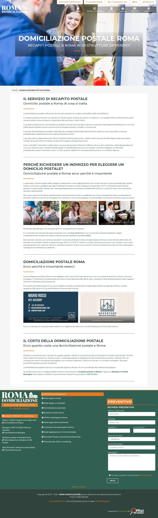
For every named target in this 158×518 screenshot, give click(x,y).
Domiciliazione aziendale (54, 408)
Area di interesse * (115, 436)
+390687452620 (20, 408)
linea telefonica (77, 233)
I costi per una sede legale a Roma (58, 427)
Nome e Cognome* (116, 411)
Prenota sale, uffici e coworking (57, 442)
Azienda (111, 419)
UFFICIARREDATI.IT (57, 501)
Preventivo (120, 402)
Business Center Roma (53, 413)
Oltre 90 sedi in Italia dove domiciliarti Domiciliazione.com (18, 448)
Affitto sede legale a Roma (55, 418)
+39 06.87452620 (101, 501)
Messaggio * (113, 452)
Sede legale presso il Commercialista (59, 432)
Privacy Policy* (145, 475)
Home (15, 90)
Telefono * (112, 427)
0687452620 (92, 374)
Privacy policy (79, 487)
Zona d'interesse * (115, 444)
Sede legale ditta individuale (55, 422)
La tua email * (139, 427)
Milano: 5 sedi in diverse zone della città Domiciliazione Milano (19, 421)
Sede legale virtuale (52, 398)
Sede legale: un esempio (54, 403)
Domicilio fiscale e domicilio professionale (62, 437)
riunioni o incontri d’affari (80, 236)
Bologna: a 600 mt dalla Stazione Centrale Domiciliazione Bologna (16, 430)
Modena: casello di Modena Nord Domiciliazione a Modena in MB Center (17, 440)
